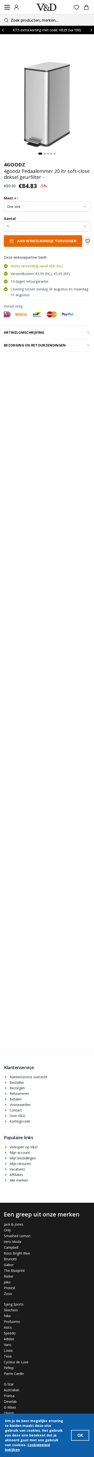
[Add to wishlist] (87, 241)
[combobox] (47, 20)
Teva (8, 1356)
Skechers (11, 1310)
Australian (11, 1390)
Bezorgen (17, 1088)
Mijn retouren (20, 1163)
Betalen (16, 1099)
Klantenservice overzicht (28, 1077)
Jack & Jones (13, 1224)
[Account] (16, 7)
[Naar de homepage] (46, 7)
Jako (7, 1282)
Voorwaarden (20, 1104)
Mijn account (20, 1152)
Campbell (11, 1247)
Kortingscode (20, 1121)
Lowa (8, 1350)
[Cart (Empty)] (86, 7)
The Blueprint (14, 1270)
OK (80, 1435)
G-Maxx (10, 1407)
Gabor (8, 1264)
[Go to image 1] (40, 154)
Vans (7, 1344)
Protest (9, 1288)
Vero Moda (12, 1241)
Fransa (9, 1395)
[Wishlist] (76, 7)
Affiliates (16, 1174)
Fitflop (9, 1368)
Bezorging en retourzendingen (35, 345)
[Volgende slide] (91, 30)
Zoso (8, 1293)
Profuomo (12, 1321)
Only (7, 1230)
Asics (8, 1327)
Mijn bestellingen (23, 1158)
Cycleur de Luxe (16, 1362)
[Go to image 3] (48, 154)
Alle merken (19, 1180)
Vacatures (17, 1169)
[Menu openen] (7, 7)
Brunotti (10, 1259)
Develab (10, 1401)
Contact (16, 1110)
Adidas (9, 1339)
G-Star (9, 1384)
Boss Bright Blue (17, 1253)
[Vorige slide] (3, 30)
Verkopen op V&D (24, 1147)
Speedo (10, 1333)
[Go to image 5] (55, 154)
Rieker (8, 1276)
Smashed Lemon (17, 1236)
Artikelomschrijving (24, 332)
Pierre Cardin (14, 1373)
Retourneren (19, 1093)
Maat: (11, 198)
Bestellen (17, 1082)
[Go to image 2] (45, 154)
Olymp (9, 1413)
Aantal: (10, 218)
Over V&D (17, 1115)
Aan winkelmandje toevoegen (46, 241)
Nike (7, 1315)
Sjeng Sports (14, 1304)
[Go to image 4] (51, 154)
